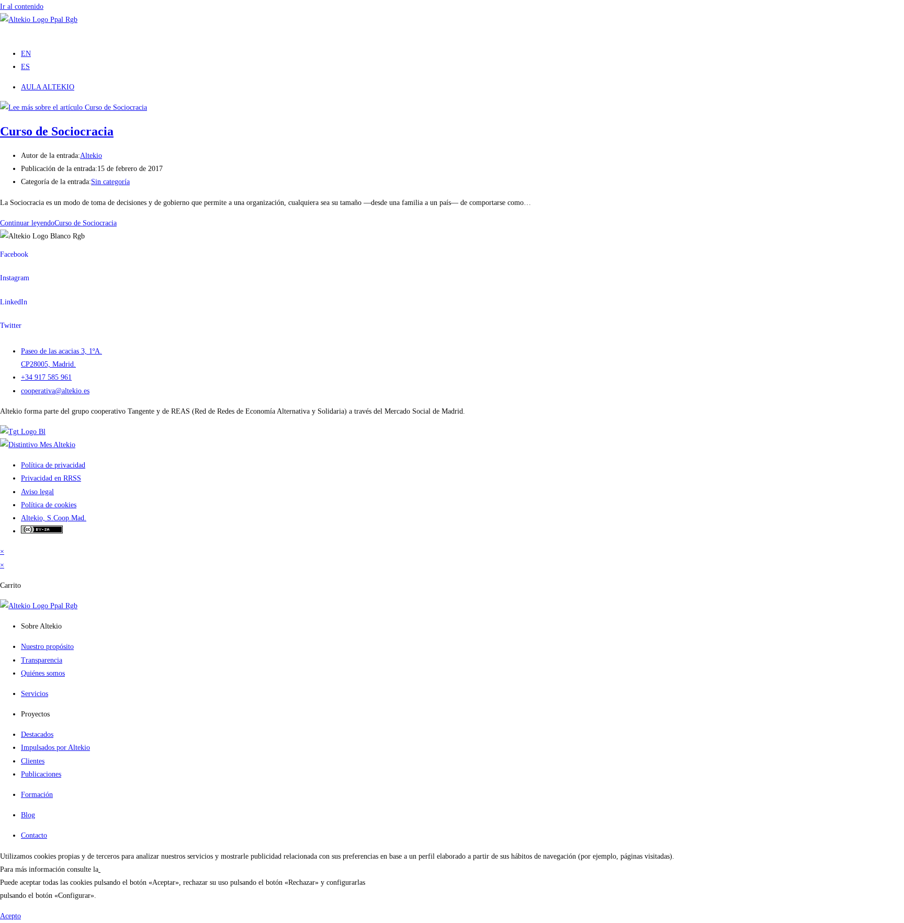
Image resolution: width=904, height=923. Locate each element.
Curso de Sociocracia (57, 131)
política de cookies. (128, 869)
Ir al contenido (21, 6)
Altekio (91, 155)
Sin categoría (110, 182)
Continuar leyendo (58, 223)
